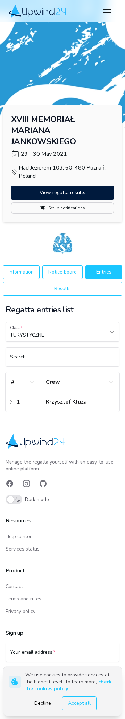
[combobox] (10, 335)
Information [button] (21, 272)
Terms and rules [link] (23, 599)
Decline (42, 703)
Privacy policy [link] (20, 611)
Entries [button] (103, 272)
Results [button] (62, 288)
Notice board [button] (62, 272)
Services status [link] (23, 549)
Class (15, 327)
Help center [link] (19, 536)
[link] (38, 11)
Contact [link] (14, 586)
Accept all (79, 703)
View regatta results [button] (62, 192)
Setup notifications (66, 208)
